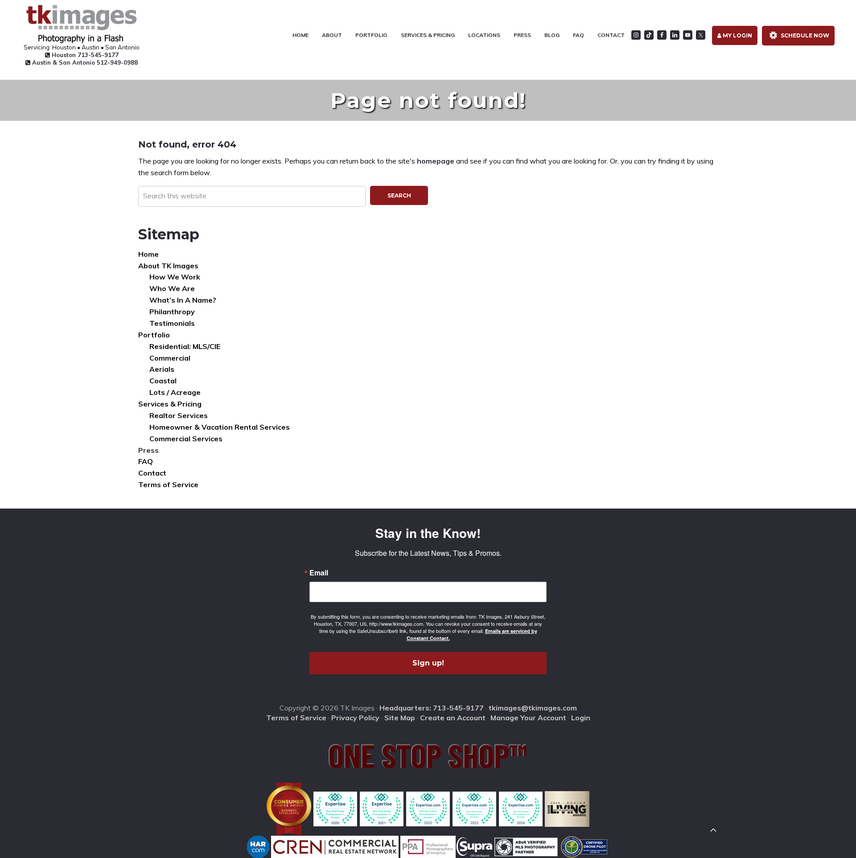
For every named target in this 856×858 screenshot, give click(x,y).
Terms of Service (168, 484)
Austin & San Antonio (84, 62)
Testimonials (172, 323)
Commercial (169, 357)
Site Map (399, 717)
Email (318, 572)
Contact (152, 472)
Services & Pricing (170, 403)
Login (580, 717)
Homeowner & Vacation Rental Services (219, 427)
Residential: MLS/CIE (184, 346)
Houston (84, 54)
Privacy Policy (355, 717)
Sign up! (428, 663)
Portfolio (154, 334)
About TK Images (168, 265)
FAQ (145, 461)
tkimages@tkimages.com (533, 707)
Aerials (161, 369)
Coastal (163, 380)
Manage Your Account (528, 717)
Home (148, 254)
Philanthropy (172, 311)
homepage (435, 160)
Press (148, 450)
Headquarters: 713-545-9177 (431, 707)
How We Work (174, 276)
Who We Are (172, 288)
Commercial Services (185, 438)
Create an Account (453, 717)
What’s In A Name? (182, 300)
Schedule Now (804, 35)
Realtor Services (178, 415)
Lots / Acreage (175, 392)
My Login (736, 35)
